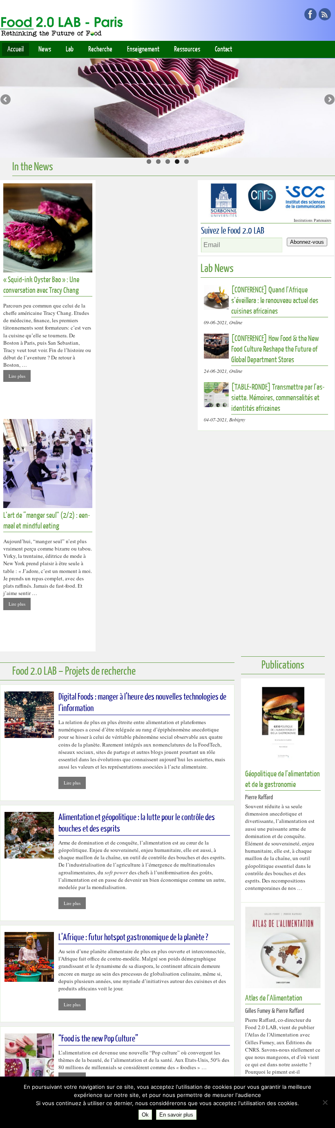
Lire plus (17, 376)
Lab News (217, 268)
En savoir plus (176, 1115)
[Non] (325, 1102)
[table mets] (167, 102)
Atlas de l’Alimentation (273, 998)
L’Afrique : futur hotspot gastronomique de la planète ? (133, 937)
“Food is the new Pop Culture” (98, 1038)
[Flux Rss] (325, 14)
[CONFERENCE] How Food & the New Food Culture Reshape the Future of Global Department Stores (275, 349)
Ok (145, 1115)
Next (329, 100)
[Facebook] (310, 14)
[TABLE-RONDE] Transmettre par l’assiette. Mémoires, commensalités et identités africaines (278, 398)
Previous (6, 100)
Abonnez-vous (307, 242)
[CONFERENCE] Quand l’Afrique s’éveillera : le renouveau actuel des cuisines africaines (274, 301)
